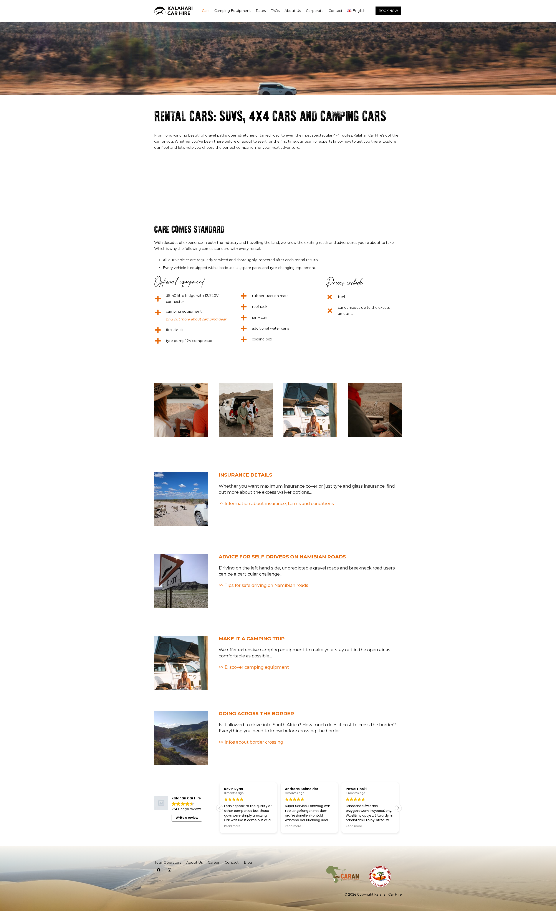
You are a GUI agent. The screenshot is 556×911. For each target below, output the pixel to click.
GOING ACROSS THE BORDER (256, 713)
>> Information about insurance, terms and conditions (276, 503)
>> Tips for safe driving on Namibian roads (263, 585)
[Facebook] (158, 870)
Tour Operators (167, 862)
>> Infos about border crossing (251, 742)
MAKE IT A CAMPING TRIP (252, 638)
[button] (398, 808)
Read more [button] (232, 826)
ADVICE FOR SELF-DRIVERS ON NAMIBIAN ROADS (282, 557)
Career (214, 862)
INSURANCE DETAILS (245, 475)
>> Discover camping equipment (254, 667)
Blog (248, 862)
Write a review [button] (187, 817)
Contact (232, 862)
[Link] (173, 11)
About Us (194, 862)
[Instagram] (169, 870)
